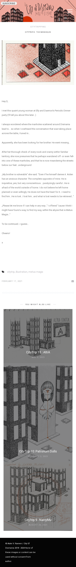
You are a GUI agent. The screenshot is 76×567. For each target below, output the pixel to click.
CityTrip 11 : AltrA (38, 352)
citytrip (11, 271)
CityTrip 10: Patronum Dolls (38, 451)
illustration (21, 271)
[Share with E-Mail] (72, 281)
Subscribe (8, 3)
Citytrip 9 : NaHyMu (38, 520)
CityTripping (38, 27)
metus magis (35, 271)
